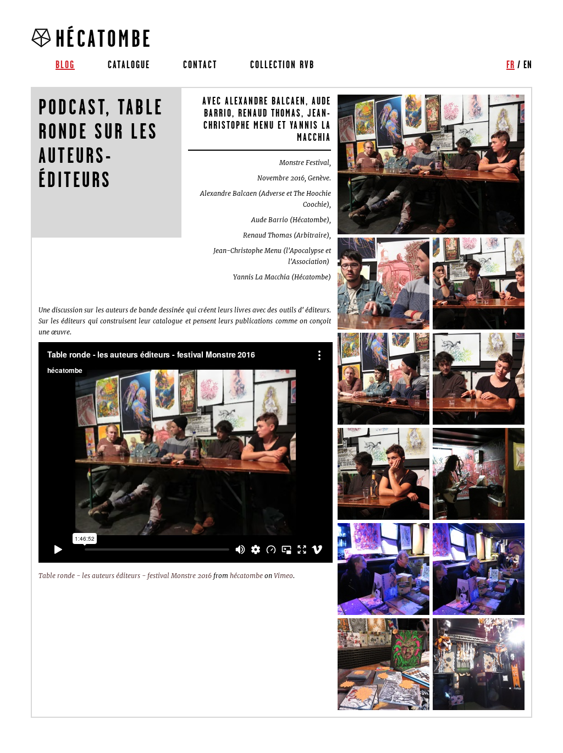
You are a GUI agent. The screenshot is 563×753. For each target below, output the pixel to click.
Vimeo (283, 575)
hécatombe (246, 575)
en (527, 64)
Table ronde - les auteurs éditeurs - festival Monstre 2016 (125, 575)
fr (510, 64)
